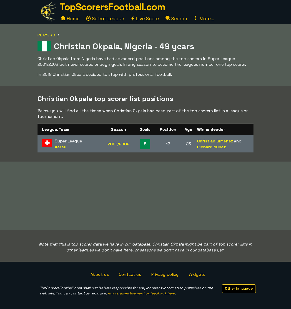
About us (99, 274)
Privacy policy (165, 274)
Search (178, 18)
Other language (239, 288)
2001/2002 (118, 144)
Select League (107, 18)
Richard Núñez (211, 146)
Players (46, 35)
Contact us (130, 274)
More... (206, 18)
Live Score (147, 18)
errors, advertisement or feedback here (141, 293)
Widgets (197, 274)
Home (72, 18)
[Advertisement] (145, 196)
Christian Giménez (215, 141)
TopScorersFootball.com (112, 7)
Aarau (60, 146)
